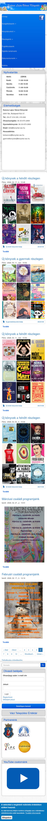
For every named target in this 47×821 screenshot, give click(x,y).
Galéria (4, 65)
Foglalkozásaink (8, 46)
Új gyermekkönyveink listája (14, 322)
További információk (33, 813)
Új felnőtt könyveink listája (14, 247)
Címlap (4, 16)
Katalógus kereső (23, 706)
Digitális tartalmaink (9, 51)
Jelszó (5, 684)
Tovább (6, 251)
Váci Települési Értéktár (23, 713)
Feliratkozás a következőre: (12, 660)
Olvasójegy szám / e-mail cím (15, 675)
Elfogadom (6, 817)
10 (17, 654)
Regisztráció (7, 697)
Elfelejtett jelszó (9, 699)
